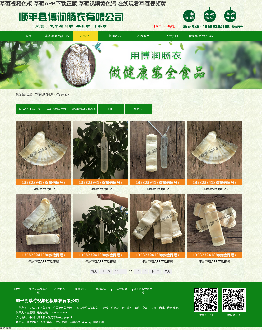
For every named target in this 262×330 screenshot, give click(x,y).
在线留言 (143, 36)
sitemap (86, 322)
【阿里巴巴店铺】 (164, 26)
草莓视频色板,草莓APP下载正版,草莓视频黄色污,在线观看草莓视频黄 (83, 4)
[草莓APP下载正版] (73, 10)
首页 (28, 36)
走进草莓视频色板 (57, 36)
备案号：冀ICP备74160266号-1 (35, 322)
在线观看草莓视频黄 (84, 108)
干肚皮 (111, 108)
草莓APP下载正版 (29, 108)
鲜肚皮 (138, 108)
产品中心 (86, 36)
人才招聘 (172, 36)
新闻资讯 (115, 36)
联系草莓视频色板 (201, 36)
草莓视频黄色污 (44, 94)
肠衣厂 (17, 289)
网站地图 (98, 322)
